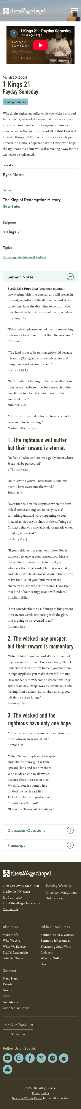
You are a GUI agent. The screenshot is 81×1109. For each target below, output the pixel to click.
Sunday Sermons (15, 102)
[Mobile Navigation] (73, 11)
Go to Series (11, 206)
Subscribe (18, 1034)
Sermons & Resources (55, 940)
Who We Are (11, 940)
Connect (9, 970)
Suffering (9, 257)
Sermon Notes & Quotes (57, 934)
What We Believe (14, 946)
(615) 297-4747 (12, 897)
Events (7, 984)
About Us (10, 926)
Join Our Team (13, 958)
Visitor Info (10, 934)
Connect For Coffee (16, 1008)
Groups (8, 990)
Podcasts (47, 952)
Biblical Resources (55, 926)
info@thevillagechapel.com (21, 903)
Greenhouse (11, 1002)
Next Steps (10, 978)
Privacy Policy (40, 1092)
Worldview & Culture (31, 257)
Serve (6, 996)
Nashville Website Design (27, 1098)
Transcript (16, 845)
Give (44, 964)
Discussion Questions (26, 830)
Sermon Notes (20, 277)
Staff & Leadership (15, 952)
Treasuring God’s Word (56, 946)
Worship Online (51, 958)
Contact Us (10, 909)
